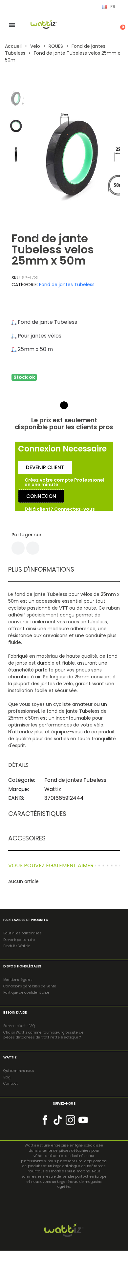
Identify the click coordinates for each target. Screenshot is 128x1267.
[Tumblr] (32, 548)
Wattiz (52, 789)
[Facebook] (18, 548)
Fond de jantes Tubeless (67, 284)
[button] (34, 154)
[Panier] (119, 25)
